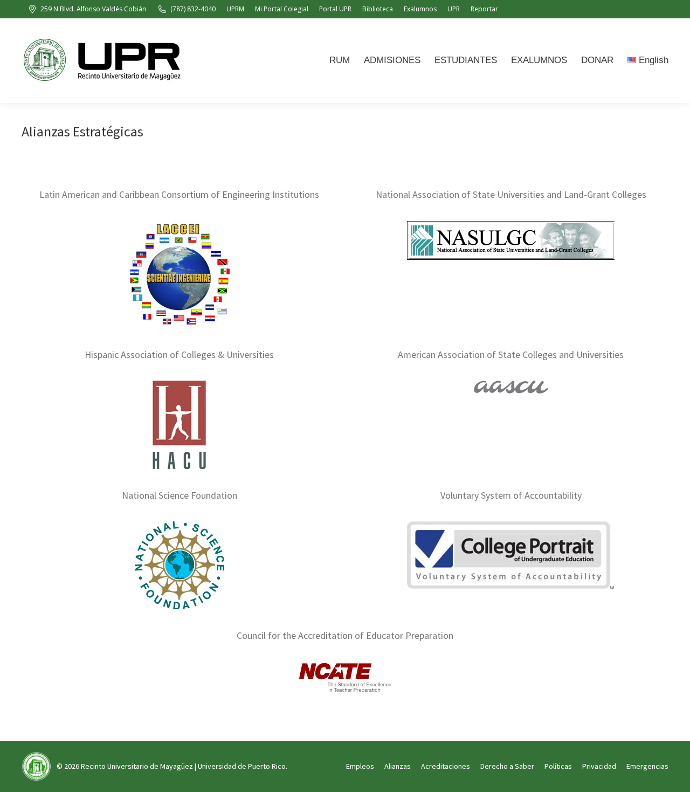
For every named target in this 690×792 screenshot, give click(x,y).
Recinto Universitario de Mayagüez (137, 766)
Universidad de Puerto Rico (242, 766)
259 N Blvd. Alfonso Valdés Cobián (93, 8)
